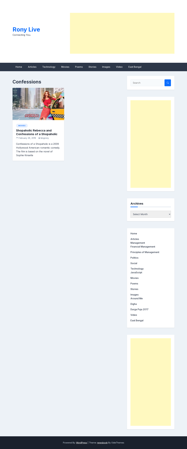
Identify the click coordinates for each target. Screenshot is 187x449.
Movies (65, 66)
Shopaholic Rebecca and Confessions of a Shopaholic (36, 132)
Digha (133, 303)
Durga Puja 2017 (139, 309)
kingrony (45, 138)
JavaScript (136, 272)
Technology (48, 66)
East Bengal (134, 66)
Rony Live (26, 29)
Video (119, 66)
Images (106, 66)
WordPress (81, 442)
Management (137, 242)
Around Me (136, 298)
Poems (79, 66)
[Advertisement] (122, 33)
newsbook (102, 442)
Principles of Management (144, 252)
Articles (32, 66)
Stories (92, 66)
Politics (134, 257)
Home (18, 66)
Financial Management (142, 246)
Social (133, 263)
